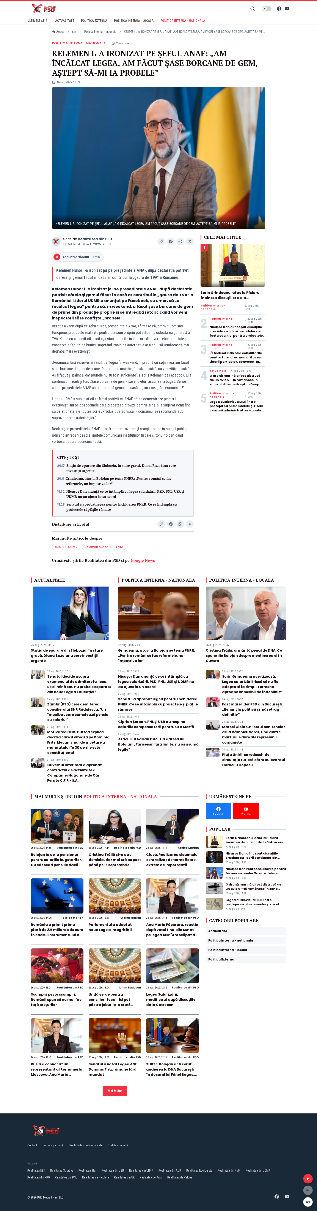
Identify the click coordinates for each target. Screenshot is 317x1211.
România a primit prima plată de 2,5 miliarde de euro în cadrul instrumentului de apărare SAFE (57, 932)
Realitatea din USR (113, 1170)
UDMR (72, 547)
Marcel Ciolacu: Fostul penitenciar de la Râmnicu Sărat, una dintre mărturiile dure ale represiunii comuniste (253, 734)
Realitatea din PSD (95, 239)
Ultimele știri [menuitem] (37, 20)
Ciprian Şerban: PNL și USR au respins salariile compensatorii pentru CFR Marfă (156, 724)
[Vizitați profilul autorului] (56, 241)
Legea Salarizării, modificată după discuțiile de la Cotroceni (170, 999)
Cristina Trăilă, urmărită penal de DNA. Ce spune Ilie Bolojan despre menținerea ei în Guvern (244, 655)
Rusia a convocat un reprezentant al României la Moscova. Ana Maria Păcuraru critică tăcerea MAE (56, 1074)
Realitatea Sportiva (61, 1170)
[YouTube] (287, 8)
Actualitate (218, 371)
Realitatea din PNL (66, 1177)
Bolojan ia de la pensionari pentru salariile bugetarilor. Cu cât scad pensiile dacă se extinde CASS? (57, 862)
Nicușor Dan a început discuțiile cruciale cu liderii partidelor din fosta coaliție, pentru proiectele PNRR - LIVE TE (236, 333)
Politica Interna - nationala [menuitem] (182, 20)
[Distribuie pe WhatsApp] (180, 241)
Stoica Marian (188, 848)
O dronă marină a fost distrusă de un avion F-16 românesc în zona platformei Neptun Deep (235, 380)
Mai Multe (115, 1091)
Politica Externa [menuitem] (94, 20)
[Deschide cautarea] (252, 8)
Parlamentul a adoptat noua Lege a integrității (110, 927)
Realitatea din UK (124, 1177)
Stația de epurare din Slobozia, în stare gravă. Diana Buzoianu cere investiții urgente (121, 468)
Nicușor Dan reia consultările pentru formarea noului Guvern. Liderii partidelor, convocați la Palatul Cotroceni (236, 359)
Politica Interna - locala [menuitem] (134, 20)
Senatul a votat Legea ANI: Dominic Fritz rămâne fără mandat (113, 1069)
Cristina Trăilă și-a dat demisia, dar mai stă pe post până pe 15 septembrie (115, 859)
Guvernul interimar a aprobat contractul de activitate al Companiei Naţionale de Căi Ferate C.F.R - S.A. (74, 773)
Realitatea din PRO (38, 1177)
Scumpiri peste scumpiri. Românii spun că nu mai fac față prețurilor (56, 999)
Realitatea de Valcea (179, 1177)
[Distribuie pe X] (190, 241)
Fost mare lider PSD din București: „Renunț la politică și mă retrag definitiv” (252, 709)
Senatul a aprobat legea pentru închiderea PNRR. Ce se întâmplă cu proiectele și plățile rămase (121, 507)
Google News (143, 560)
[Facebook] (279, 8)
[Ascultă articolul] (308, 1178)
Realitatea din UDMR (258, 1170)
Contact (32, 1145)
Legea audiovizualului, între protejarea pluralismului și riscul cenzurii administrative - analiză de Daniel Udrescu (237, 408)
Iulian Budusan (130, 987)
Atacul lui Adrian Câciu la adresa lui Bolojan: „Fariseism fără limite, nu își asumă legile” (158, 744)
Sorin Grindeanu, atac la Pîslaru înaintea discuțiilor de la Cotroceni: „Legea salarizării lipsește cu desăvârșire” (230, 300)
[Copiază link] (161, 241)
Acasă (60, 31)
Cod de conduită (118, 1145)
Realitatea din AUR (169, 1170)
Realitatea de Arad (151, 1177)
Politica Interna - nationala (100, 31)
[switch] (266, 8)
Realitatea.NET (36, 1170)
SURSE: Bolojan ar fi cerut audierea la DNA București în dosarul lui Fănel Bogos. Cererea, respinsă (170, 1072)
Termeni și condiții (53, 1145)
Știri (74, 31)
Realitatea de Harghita (95, 1177)
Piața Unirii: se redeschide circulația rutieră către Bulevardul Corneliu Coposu (253, 759)
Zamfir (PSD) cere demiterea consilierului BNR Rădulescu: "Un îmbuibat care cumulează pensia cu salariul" (77, 712)
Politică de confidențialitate (86, 1145)
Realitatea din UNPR (141, 1170)
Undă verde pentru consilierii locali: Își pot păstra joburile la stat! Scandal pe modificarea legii (111, 1005)
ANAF (119, 547)
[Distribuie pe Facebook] (171, 241)
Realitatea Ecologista (199, 1170)
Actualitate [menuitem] (64, 20)
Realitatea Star (87, 1170)
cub (58, 547)
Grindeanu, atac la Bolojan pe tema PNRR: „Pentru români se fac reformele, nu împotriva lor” (118, 481)
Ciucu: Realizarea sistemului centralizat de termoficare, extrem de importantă (172, 859)
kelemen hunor (96, 547)
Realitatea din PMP (229, 1170)
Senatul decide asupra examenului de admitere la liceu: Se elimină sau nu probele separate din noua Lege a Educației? (79, 684)
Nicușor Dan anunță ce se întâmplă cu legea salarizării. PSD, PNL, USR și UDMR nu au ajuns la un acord (125, 494)
